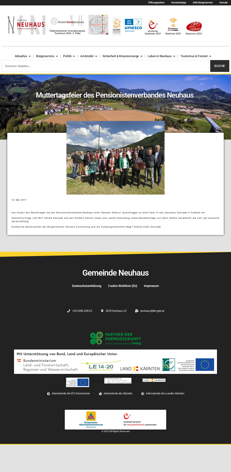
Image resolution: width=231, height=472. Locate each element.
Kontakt (224, 2)
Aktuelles (21, 56)
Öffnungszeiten (156, 2)
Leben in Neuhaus (160, 56)
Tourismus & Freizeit (194, 56)
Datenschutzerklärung (86, 286)
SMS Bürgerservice (203, 2)
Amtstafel (87, 56)
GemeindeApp (178, 2)
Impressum (151, 286)
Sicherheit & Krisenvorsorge (120, 56)
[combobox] (105, 66)
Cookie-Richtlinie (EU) (122, 286)
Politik (67, 56)
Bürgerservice (45, 56)
